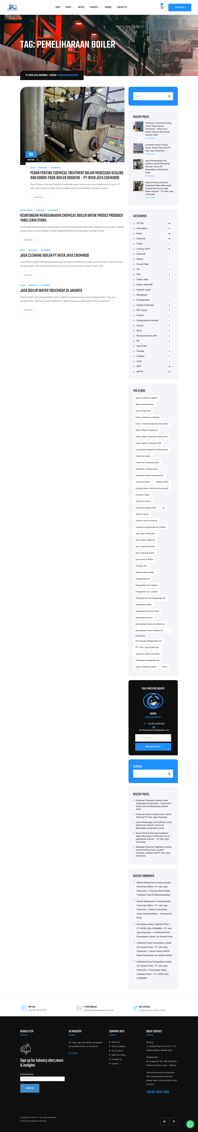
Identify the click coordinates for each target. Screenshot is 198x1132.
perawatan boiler (144, 604)
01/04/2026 (150, 138)
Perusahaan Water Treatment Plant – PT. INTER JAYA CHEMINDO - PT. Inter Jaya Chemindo (154, 928)
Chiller (140, 243)
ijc (163, 507)
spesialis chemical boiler (148, 654)
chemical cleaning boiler (147, 462)
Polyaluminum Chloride (147, 320)
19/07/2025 (150, 154)
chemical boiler (143, 456)
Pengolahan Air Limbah (147, 591)
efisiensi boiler (143, 494)
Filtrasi (140, 259)
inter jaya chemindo (145, 533)
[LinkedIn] (174, 1121)
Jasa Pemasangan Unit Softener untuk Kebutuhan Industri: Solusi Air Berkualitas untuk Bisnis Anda (157, 166)
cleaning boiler (143, 482)
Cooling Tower (143, 248)
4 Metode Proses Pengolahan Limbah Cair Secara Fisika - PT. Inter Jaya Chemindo (154, 947)
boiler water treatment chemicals (151, 436)
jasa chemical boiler (145, 546)
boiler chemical (143, 410)
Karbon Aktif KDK (145, 284)
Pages (68, 7)
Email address (26, 1074)
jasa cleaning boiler (145, 553)
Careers (115, 1063)
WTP (139, 366)
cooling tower (162, 482)
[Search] (169, 96)
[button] (190, 1124)
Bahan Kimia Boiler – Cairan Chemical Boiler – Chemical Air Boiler (154, 913)
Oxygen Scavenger (145, 305)
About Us (116, 1042)
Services (94, 7)
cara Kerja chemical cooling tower (152, 449)
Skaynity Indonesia (38, 1121)
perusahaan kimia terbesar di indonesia (149, 631)
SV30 (139, 361)
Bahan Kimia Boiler (145, 404)
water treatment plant (146, 666)
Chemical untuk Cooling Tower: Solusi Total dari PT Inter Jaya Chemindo (157, 147)
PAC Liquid (142, 310)
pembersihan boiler (145, 572)
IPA (138, 269)
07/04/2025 (150, 176)
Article (81, 7)
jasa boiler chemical (145, 540)
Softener (141, 356)
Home (57, 7)
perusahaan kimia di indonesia (150, 624)
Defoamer (141, 253)
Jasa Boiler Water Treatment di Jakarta (51, 290)
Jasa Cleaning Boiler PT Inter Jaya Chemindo (54, 255)
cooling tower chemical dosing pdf (152, 488)
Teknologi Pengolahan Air (148, 660)
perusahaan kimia (144, 617)
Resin (139, 330)
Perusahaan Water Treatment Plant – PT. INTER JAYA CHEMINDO (153, 974)
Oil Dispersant (143, 299)
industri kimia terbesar (146, 520)
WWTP (140, 371)
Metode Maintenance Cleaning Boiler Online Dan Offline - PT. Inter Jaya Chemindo (154, 886)
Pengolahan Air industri (147, 585)
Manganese (142, 294)
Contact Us (122, 7)
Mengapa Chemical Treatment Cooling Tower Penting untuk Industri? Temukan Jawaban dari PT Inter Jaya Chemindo (153, 851)
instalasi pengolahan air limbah (151, 527)
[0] (162, 7)
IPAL (139, 274)
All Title (140, 223)
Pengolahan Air (143, 578)
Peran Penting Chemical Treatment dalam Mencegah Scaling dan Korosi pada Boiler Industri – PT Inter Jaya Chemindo (76, 175)
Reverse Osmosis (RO (147, 335)
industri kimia (142, 514)
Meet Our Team (119, 1055)
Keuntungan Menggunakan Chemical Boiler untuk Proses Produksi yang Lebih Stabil (71, 218)
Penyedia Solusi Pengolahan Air (151, 598)
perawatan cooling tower (147, 611)
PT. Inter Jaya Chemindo (147, 647)
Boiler (32, 167)
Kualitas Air (141, 566)
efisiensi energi (143, 501)
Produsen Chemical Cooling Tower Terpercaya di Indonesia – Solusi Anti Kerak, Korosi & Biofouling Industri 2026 (158, 129)
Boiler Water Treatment (147, 430)
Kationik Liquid (144, 289)
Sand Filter (142, 345)
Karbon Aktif (142, 279)
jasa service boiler (144, 559)
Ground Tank (142, 264)
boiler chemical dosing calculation (152, 423)
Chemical (29, 210)
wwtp (164, 666)
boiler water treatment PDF (148, 443)
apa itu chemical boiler (147, 398)
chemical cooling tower (147, 469)
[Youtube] (164, 1121)
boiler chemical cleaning (147, 417)
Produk (108, 7)
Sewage (140, 351)
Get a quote (73, 1053)
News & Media (118, 1046)
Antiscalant (142, 228)
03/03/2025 (150, 198)
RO (138, 340)
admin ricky (43, 167)
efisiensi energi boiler (146, 507)
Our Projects (117, 1050)
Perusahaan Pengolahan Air (149, 641)
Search (137, 767)
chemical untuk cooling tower (150, 475)
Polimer (140, 315)
